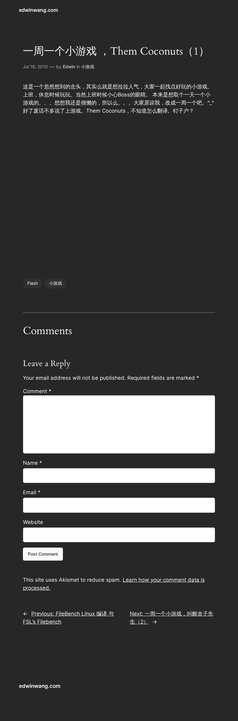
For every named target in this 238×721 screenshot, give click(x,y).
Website (33, 522)
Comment (37, 391)
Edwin (69, 66)
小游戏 (87, 66)
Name (32, 463)
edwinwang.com (38, 10)
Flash (32, 283)
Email (32, 492)
